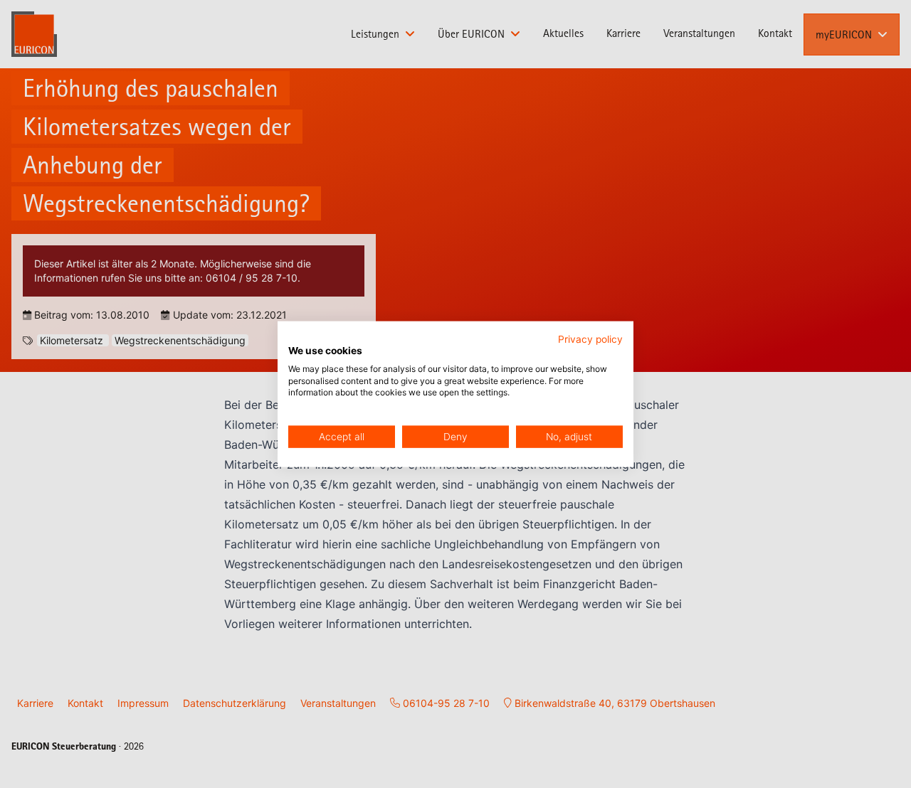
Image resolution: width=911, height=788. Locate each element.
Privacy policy (590, 339)
